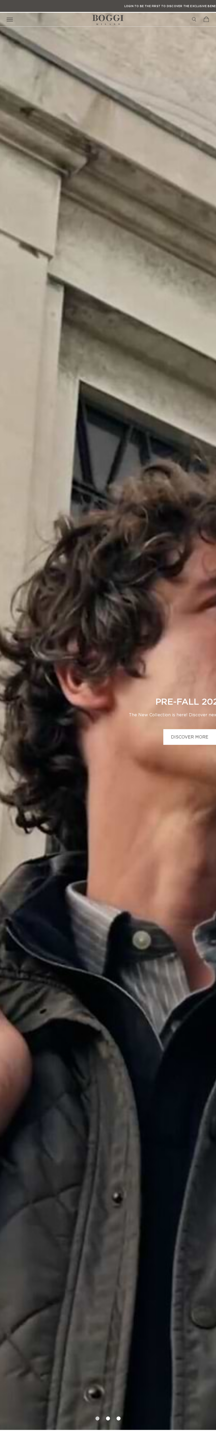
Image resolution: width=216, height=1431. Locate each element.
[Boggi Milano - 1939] (108, 18)
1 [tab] (97, 1416)
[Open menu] (11, 19)
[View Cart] (206, 19)
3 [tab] (118, 1416)
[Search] (194, 19)
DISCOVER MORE (189, 737)
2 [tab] (108, 1416)
